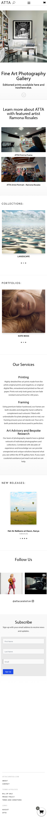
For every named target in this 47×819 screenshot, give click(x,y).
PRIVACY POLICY (8, 797)
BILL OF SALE (7, 794)
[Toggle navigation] (29, 2)
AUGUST (5, 810)
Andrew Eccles (23, 533)
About (5, 781)
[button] (21, 263)
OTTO (4, 813)
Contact (6, 784)
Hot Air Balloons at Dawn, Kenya (23, 530)
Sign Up (8, 672)
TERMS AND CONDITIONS (12, 800)
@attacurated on (22, 601)
